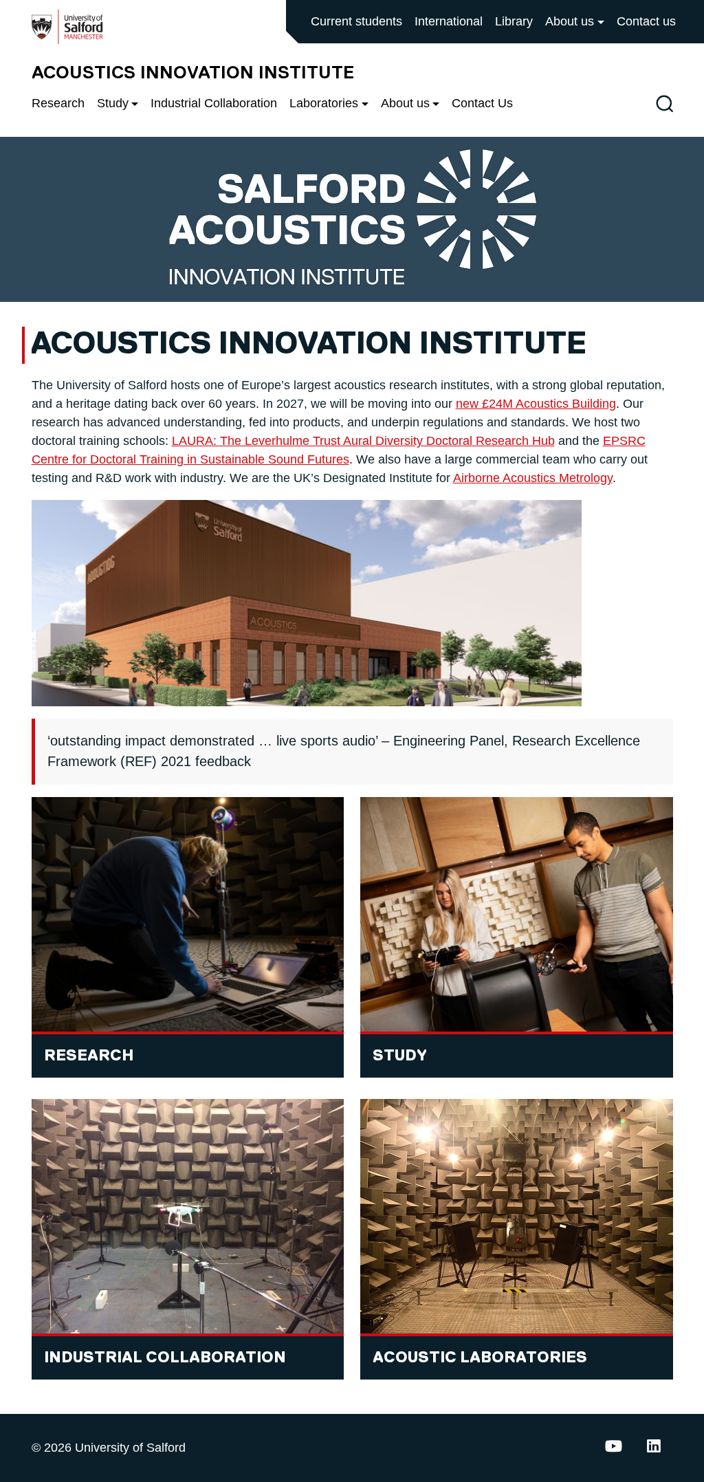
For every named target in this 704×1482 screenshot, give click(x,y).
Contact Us (482, 103)
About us (569, 21)
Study (113, 103)
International (449, 21)
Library (514, 21)
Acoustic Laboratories (480, 1358)
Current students (356, 21)
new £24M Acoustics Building (536, 404)
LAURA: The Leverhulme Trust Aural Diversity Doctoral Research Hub (363, 441)
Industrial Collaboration (214, 103)
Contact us (646, 21)
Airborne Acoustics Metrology (533, 478)
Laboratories (323, 103)
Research (58, 103)
